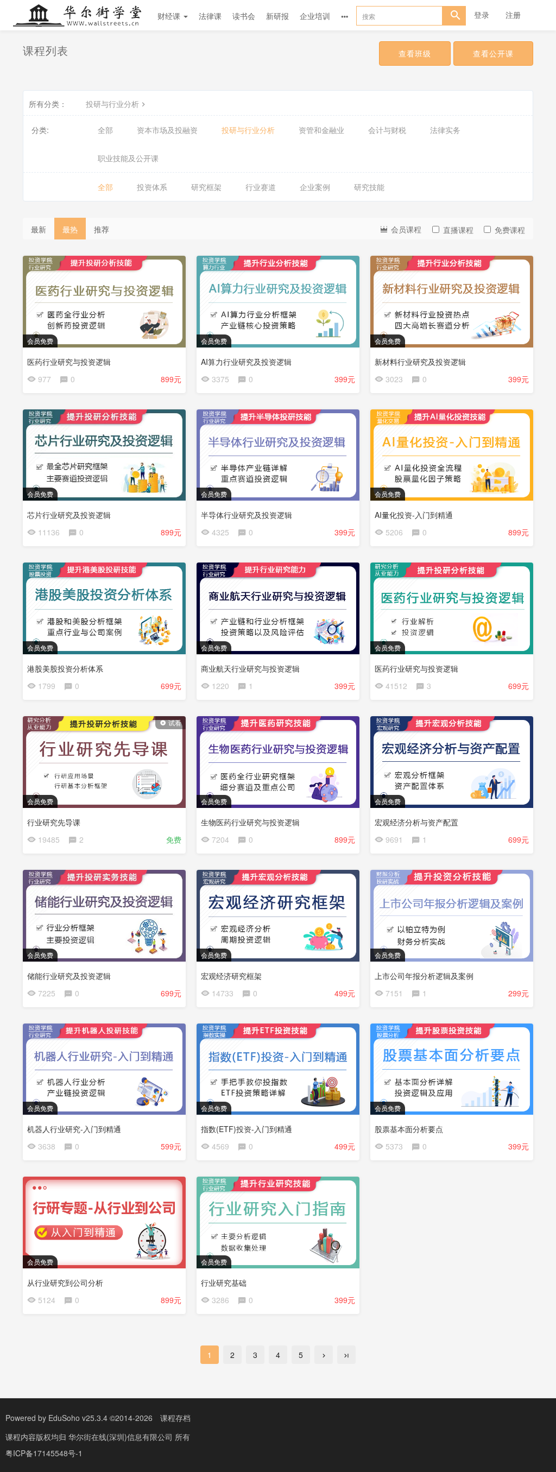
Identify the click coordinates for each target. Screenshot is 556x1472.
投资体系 (152, 186)
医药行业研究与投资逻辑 (69, 361)
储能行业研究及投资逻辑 (69, 975)
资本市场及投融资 (167, 129)
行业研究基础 (224, 1282)
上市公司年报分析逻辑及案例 (424, 975)
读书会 (243, 15)
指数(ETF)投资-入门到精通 (246, 1128)
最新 (38, 229)
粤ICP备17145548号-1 (44, 1453)
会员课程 (405, 229)
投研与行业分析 (112, 103)
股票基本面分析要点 (409, 1128)
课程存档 (175, 1417)
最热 (70, 229)
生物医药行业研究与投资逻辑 (250, 822)
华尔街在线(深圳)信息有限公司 (121, 1436)
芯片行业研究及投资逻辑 (69, 514)
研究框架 (206, 186)
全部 (105, 129)
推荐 (101, 229)
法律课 (210, 15)
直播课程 (458, 229)
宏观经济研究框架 (231, 975)
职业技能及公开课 (128, 158)
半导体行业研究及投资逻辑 (246, 514)
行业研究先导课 (53, 822)
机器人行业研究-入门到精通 (74, 1128)
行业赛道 (260, 186)
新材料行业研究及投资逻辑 (420, 361)
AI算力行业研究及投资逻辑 (246, 361)
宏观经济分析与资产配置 (416, 822)
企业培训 (315, 15)
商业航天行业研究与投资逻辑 (250, 668)
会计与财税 (387, 129)
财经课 (169, 15)
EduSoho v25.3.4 (78, 1417)
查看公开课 (493, 53)
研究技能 (369, 186)
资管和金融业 (321, 129)
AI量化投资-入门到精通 (414, 514)
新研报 (277, 15)
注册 (513, 14)
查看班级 (415, 53)
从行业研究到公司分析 (65, 1282)
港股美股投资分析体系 (65, 668)
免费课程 (510, 229)
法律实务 (445, 129)
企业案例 (315, 186)
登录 (481, 14)
